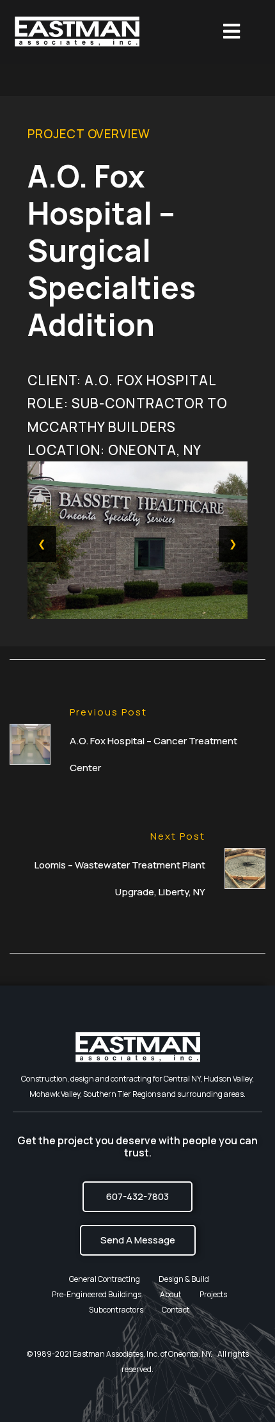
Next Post (177, 836)
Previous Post (108, 712)
